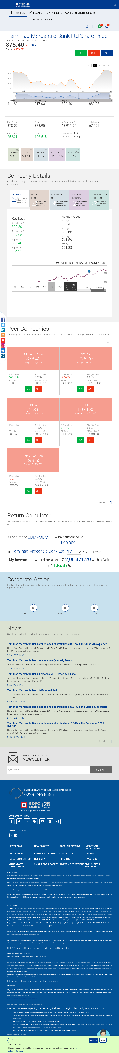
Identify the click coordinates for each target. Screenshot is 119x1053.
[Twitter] (19, 821)
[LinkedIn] (27, 821)
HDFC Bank (85, 354)
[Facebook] (12, 821)
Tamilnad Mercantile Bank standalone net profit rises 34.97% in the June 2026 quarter (57, 644)
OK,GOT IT (93, 1040)
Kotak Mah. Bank (33, 456)
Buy (81, 53)
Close (103, 1040)
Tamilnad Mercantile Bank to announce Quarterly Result (39, 660)
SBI (86, 405)
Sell (94, 53)
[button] (37, 44)
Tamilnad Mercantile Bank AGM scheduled (32, 690)
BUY (28, 389)
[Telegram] (58, 821)
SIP (107, 53)
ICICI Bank (33, 405)
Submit (101, 769)
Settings (19, 1051)
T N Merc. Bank (33, 354)
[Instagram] (50, 821)
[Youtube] (42, 821)
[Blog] (35, 821)
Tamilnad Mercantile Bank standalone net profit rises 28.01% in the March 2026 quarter (57, 706)
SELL (38, 389)
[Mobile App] (93, 27)
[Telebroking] (86, 27)
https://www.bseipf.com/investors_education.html (22, 998)
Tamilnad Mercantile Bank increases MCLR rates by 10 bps (41, 673)
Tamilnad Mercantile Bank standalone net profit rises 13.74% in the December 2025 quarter (55, 724)
